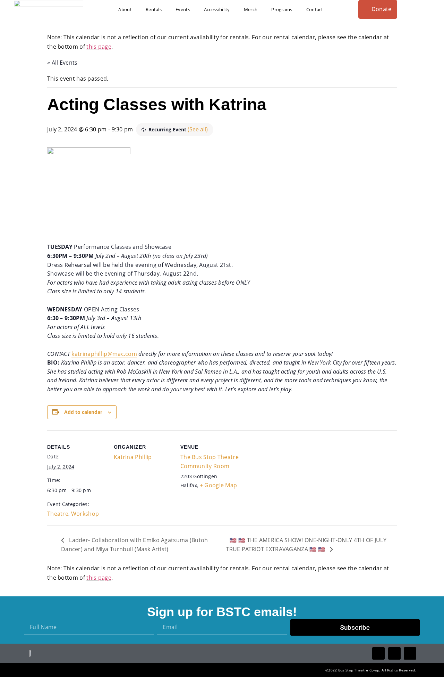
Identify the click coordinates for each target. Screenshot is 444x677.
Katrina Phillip (133, 457)
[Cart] (427, 9)
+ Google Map (218, 485)
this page (98, 46)
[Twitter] (394, 653)
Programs (281, 9)
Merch (251, 9)
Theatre (57, 513)
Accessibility (217, 9)
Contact (314, 9)
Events (183, 9)
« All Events (62, 62)
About (125, 9)
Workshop (85, 513)
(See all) (198, 129)
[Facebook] (378, 653)
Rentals (154, 9)
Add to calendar (83, 412)
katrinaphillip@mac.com (104, 354)
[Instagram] (410, 653)
